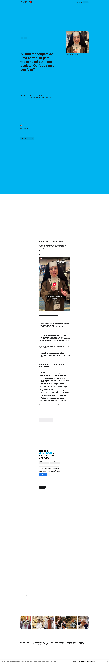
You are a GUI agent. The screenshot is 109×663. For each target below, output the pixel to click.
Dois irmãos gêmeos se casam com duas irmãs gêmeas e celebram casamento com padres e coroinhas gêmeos (25, 645)
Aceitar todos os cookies (91, 661)
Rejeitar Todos (84, 661)
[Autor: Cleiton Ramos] (21, 627)
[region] (54, 661)
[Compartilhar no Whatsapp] (25, 138)
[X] (77, 2)
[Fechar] (108, 661)
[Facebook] (75, 2)
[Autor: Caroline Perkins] (21, 125)
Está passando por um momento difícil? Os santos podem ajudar (71, 643)
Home (65, 2)
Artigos (68, 2)
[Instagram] (79, 2)
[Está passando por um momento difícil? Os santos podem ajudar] (71, 622)
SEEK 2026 (50, 243)
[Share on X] (29, 138)
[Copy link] (32, 138)
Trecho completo (44, 364)
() (48, 315)
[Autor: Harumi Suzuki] (33, 627)
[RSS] (81, 2)
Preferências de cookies (76, 661)
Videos (72, 2)
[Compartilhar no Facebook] (22, 138)
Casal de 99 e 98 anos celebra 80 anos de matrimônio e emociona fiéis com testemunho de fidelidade (48, 645)
